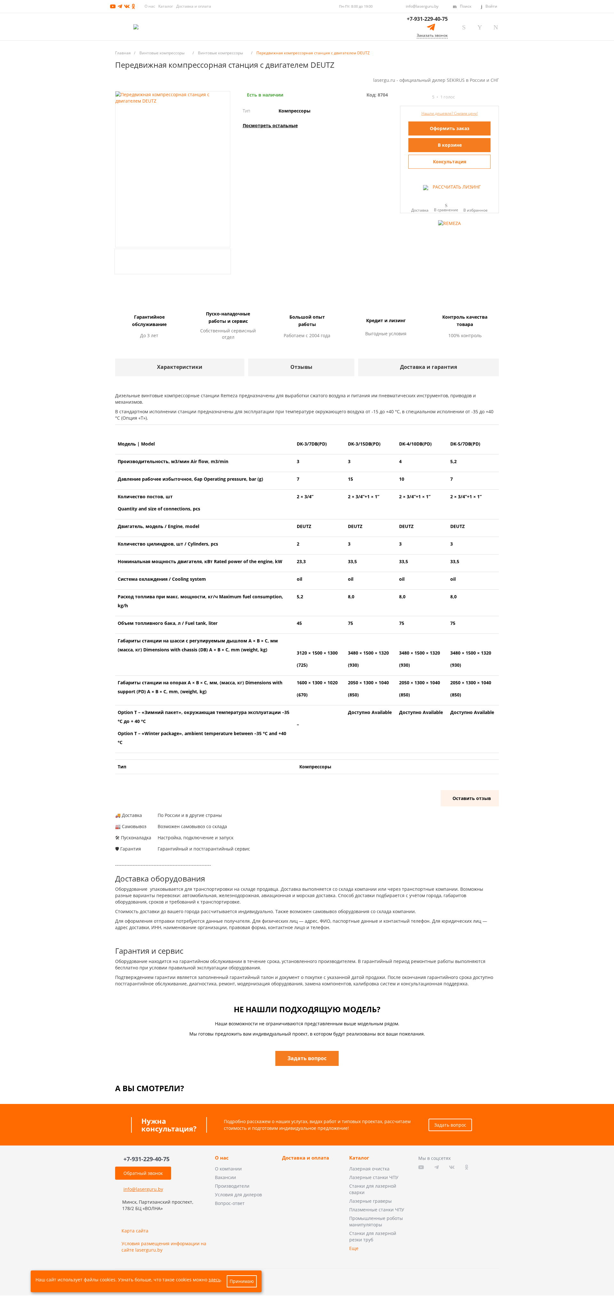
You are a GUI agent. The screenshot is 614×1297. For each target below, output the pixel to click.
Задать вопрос (450, 1125)
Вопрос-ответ (230, 1203)
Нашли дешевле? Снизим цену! (449, 113)
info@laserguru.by (422, 6)
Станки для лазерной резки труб (372, 1236)
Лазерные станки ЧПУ (373, 1177)
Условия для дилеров (238, 1195)
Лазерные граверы (370, 1201)
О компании (228, 1169)
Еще (353, 1248)
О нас (150, 6)
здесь (215, 1280)
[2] (409, 97)
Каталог (165, 6)
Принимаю (242, 1281)
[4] (420, 97)
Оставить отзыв (472, 798)
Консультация (449, 162)
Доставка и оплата (193, 6)
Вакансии (225, 1177)
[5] (426, 97)
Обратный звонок (143, 1173)
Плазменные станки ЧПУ (376, 1210)
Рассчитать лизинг (456, 187)
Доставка (420, 209)
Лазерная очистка (369, 1169)
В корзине (450, 145)
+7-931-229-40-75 (427, 18)
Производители (232, 1186)
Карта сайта (135, 1231)
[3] (414, 97)
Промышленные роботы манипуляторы (376, 1221)
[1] (403, 97)
